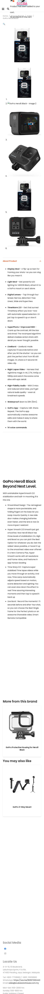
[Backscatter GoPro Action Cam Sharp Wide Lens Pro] (22, 724)
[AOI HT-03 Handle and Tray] (22, 784)
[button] (3, 9)
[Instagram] (5, 953)
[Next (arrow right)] (40, 497)
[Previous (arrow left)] (4, 497)
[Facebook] (5, 948)
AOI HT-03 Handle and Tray (22, 807)
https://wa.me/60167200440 (26, 980)
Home (5, 16)
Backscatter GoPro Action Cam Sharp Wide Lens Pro (22, 748)
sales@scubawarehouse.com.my (24, 983)
